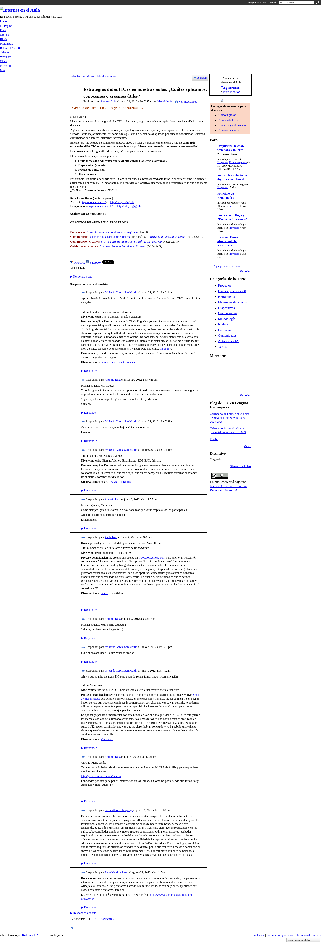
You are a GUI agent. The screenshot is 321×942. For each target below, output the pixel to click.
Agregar (202, 77)
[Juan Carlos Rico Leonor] (233, 375)
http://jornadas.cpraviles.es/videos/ (101, 776)
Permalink (83, 293)
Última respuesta (238, 162)
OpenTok (165, 348)
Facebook (95, 262)
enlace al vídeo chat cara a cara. (119, 362)
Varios (222, 347)
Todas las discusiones (81, 76)
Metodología (164, 101)
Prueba (214, 439)
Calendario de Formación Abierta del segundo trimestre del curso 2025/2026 (229, 417)
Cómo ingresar (227, 115)
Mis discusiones (106, 76)
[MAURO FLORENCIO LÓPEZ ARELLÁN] (214, 365)
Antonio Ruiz (108, 101)
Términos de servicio (308, 935)
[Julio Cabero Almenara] (233, 385)
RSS (72, 928)
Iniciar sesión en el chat (299, 940)
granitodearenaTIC (94, 202)
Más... (247, 446)
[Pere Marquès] (223, 385)
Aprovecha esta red (229, 130)
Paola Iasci (111, 537)
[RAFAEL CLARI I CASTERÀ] (233, 365)
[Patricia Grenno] (242, 385)
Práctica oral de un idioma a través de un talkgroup (131, 241)
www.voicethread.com (152, 557)
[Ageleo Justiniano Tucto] (223, 365)
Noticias (223, 324)
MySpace (79, 262)
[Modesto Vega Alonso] (214, 375)
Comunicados (227, 335)
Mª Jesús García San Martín (121, 292)
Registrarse (254, 2)
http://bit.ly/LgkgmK (122, 202)
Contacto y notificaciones (233, 125)
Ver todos (245, 271)
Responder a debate (83, 912)
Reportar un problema (280, 935)
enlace (104, 593)
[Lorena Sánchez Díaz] (223, 375)
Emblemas (258, 935)
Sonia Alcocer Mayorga (119, 810)
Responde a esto (81, 276)
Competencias (227, 313)
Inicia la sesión (231, 91)
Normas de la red (228, 120)
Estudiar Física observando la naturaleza (227, 241)
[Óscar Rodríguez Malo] (242, 365)
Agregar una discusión (227, 266)
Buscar (317, 2)
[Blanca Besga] (242, 375)
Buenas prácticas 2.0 (232, 291)
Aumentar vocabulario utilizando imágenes (112, 232)
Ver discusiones (188, 101)
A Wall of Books (121, 481)
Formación (225, 330)
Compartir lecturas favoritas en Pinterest (123, 246)
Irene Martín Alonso (116, 872)
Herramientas (227, 297)
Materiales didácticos (232, 302)
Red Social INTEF (33, 935)
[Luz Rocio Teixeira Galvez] (214, 385)
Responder (89, 370)
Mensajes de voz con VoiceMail (168, 236)
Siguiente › (107, 918)
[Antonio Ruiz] (75, 96)
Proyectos (222, 162)
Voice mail (107, 739)
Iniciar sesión (270, 2)
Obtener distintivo (240, 466)
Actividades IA (228, 341)
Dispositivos (226, 308)
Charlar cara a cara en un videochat (110, 236)
